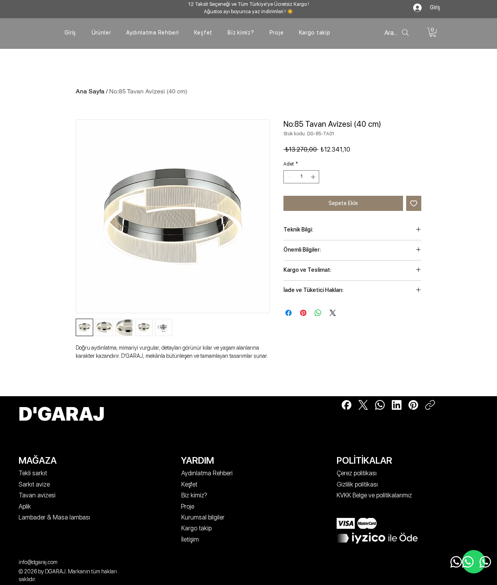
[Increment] (313, 177)
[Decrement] (289, 177)
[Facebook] (346, 405)
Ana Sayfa (90, 91)
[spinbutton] (301, 177)
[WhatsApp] (380, 405)
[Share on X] (332, 313)
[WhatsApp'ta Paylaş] (318, 313)
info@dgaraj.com (38, 562)
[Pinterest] (413, 405)
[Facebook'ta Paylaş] (288, 313)
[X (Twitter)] (363, 405)
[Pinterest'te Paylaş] (303, 313)
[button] (432, 32)
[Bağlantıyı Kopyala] (430, 405)
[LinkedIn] (396, 405)
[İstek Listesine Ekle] (413, 203)
